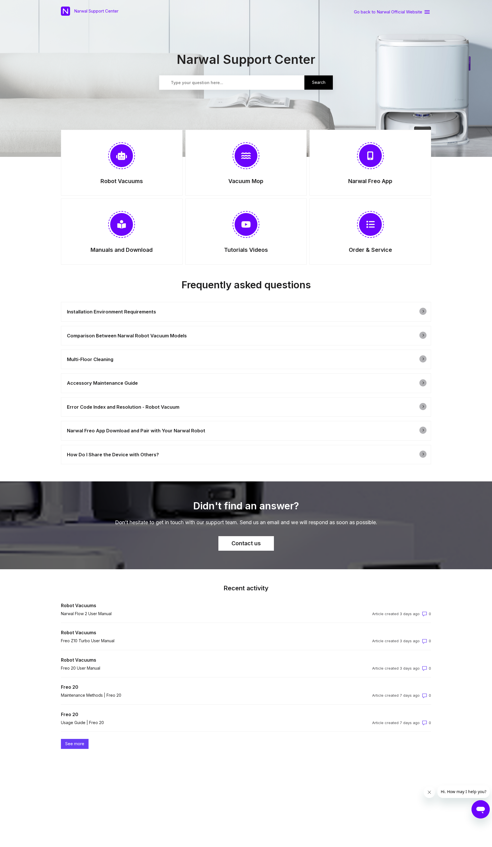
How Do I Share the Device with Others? (113, 454)
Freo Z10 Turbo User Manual (87, 640)
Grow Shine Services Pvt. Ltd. (267, 786)
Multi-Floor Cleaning (90, 359)
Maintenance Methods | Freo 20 (91, 695)
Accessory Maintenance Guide (102, 383)
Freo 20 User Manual (80, 668)
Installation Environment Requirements (111, 312)
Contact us (246, 543)
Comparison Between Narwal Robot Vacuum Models (127, 336)
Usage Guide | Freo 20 (82, 722)
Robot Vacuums (78, 605)
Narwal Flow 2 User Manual (86, 613)
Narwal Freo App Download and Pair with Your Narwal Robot (136, 430)
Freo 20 (69, 687)
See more (77, 743)
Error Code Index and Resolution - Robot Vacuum (123, 407)
